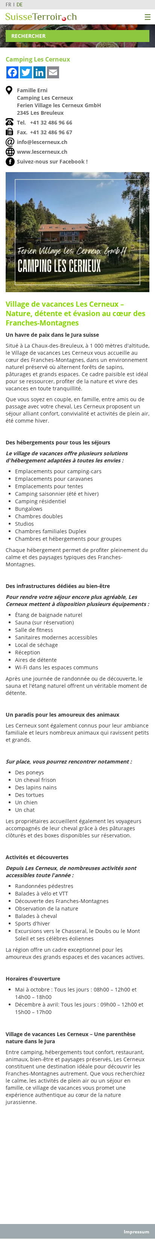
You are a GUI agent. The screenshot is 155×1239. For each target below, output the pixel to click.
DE (20, 5)
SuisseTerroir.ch (41, 17)
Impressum (136, 1231)
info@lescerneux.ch (42, 142)
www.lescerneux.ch (42, 151)
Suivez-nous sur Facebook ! (52, 161)
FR (8, 5)
